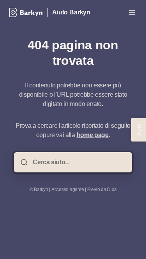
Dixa (111, 189)
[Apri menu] (132, 12)
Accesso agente (67, 189)
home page (93, 135)
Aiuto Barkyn (71, 12)
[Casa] (26, 12)
